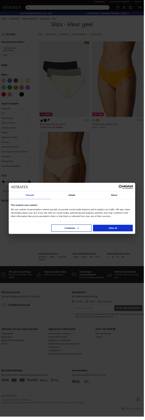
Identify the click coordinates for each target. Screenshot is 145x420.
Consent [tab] (30, 195)
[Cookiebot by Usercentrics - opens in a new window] (120, 187)
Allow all (113, 228)
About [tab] (114, 195)
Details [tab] (72, 195)
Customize (70, 228)
